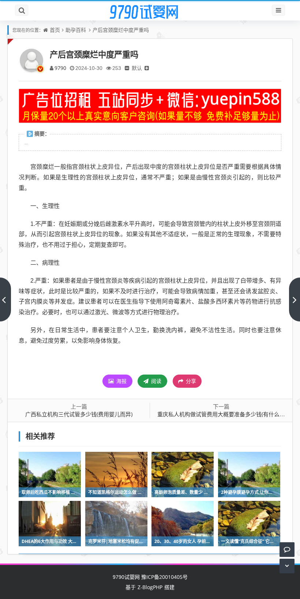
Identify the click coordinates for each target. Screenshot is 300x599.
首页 (55, 29)
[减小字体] (127, 67)
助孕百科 (75, 29)
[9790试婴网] (150, 12)
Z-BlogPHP (150, 587)
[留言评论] (287, 549)
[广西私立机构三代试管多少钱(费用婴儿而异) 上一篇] (5, 299)
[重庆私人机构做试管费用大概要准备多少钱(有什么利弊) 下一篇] (294, 299)
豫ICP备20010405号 (164, 576)
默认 (137, 67)
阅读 (155, 380)
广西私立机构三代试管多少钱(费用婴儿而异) (78, 414)
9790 (60, 67)
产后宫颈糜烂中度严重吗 (121, 29)
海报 (121, 380)
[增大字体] (147, 67)
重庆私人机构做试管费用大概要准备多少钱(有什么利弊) (224, 414)
